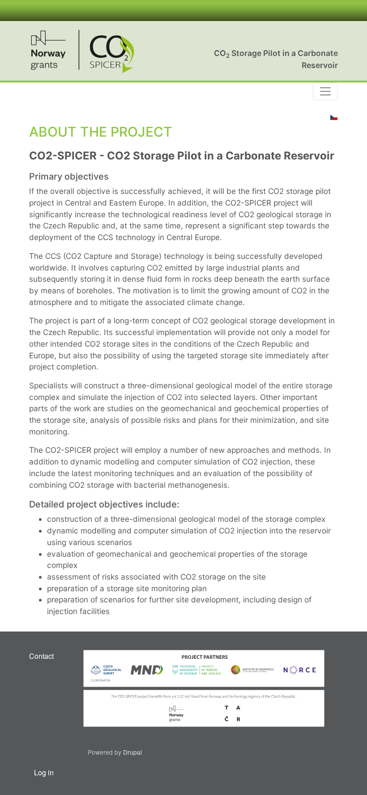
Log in (44, 772)
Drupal (132, 752)
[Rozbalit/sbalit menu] (325, 91)
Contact (41, 656)
